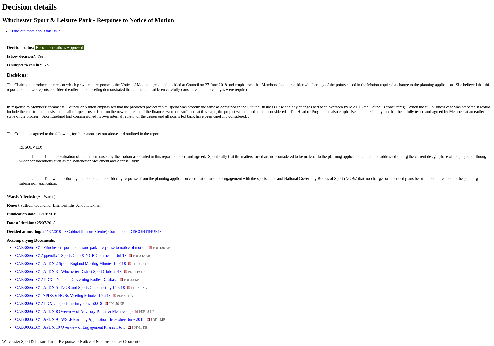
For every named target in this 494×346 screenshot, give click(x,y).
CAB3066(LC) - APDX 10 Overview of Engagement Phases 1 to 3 (81, 327)
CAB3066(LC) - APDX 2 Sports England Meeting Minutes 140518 (82, 263)
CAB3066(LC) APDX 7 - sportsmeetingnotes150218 (69, 303)
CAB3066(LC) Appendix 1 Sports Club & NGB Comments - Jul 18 (82, 255)
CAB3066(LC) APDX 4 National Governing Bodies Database (77, 279)
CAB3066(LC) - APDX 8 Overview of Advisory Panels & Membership (85, 311)
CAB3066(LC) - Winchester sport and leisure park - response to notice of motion (92, 247)
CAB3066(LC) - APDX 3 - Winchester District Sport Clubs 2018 (80, 271)
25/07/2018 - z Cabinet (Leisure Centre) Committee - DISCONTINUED (101, 231)
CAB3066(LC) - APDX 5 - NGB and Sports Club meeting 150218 (81, 287)
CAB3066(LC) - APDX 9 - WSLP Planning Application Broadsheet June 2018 (90, 319)
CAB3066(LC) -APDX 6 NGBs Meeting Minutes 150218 (74, 295)
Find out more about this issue (36, 31)
